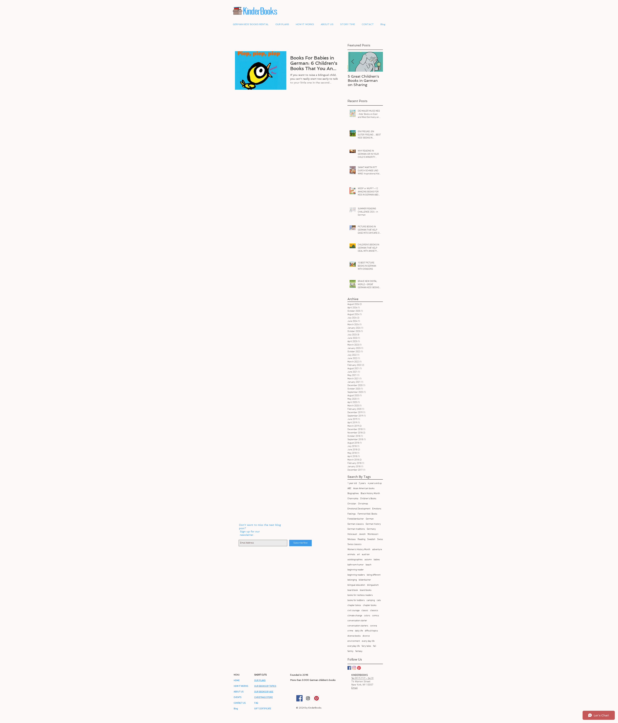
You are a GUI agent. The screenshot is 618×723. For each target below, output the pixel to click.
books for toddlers (356, 600)
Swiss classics (354, 544)
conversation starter (357, 620)
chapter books (369, 605)
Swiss (380, 539)
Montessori (373, 534)
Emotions (376, 508)
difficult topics (371, 630)
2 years (362, 483)
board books (365, 590)
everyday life (353, 646)
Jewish (362, 534)
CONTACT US (240, 703)
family (350, 651)
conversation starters (357, 625)
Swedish (371, 539)
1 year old (352, 483)
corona (373, 625)
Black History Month (370, 493)
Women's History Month (358, 549)
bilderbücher (365, 580)
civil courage (353, 610)
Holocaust (352, 534)
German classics (355, 524)
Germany (371, 529)
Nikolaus (351, 539)
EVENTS (237, 697)
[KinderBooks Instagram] (308, 698)
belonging (352, 580)
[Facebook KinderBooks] (349, 668)
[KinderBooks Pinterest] (359, 668)
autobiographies (355, 559)
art (358, 554)
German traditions (356, 529)
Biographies (353, 493)
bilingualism (373, 585)
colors (367, 615)
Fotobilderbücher (355, 519)
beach (368, 564)
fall (374, 646)
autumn (368, 559)
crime (350, 630)
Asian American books (364, 488)
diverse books (354, 636)
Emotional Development (358, 508)
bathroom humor (355, 564)
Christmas (363, 503)
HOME (237, 680)
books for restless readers (360, 595)
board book (352, 590)
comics (375, 615)
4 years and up (375, 483)
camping (371, 600)
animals (351, 554)
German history (373, 524)
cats (379, 600)
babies (377, 559)
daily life (359, 630)
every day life (368, 641)
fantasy (358, 651)
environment (353, 641)
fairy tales (366, 646)
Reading (361, 539)
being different (373, 575)
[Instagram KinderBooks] (354, 668)
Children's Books (368, 498)
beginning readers (356, 575)
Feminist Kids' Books (367, 514)
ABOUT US (238, 691)
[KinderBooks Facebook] (299, 698)
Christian (351, 503)
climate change (354, 615)
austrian (366, 554)
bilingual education (356, 585)
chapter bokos (354, 605)
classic (364, 610)
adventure (377, 549)
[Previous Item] (352, 61)
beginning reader (355, 569)
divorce (366, 636)
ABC (349, 488)
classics (374, 610)
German (370, 519)
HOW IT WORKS (241, 686)
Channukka (352, 498)
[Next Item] (377, 61)
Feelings (351, 514)
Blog (236, 708)
